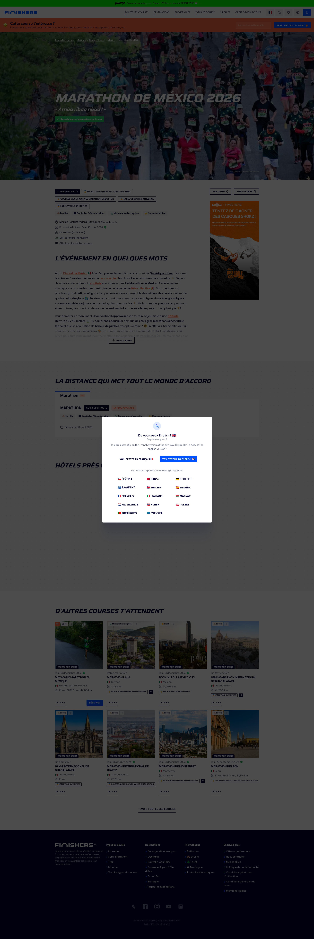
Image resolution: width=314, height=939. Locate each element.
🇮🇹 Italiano (155, 496)
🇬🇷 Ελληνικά (126, 487)
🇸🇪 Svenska (155, 513)
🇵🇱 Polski (182, 505)
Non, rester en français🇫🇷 (136, 459)
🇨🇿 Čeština (125, 479)
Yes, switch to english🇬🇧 (178, 459)
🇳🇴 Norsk (153, 505)
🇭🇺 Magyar (183, 496)
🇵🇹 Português (127, 513)
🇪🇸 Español (183, 487)
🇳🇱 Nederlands (128, 505)
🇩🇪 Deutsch (184, 479)
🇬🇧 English (154, 487)
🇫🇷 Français (126, 496)
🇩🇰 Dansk (153, 479)
